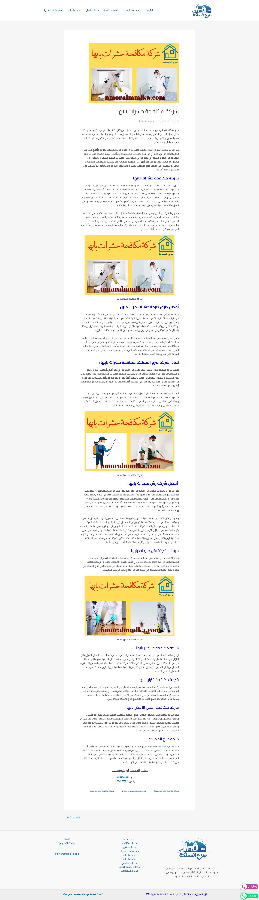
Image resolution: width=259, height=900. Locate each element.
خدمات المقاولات (129, 871)
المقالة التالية (72, 817)
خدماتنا (67, 839)
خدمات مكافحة (111, 10)
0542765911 (123, 777)
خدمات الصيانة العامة (129, 867)
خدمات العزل (92, 10)
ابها (151, 750)
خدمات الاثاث (74, 10)
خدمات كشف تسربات (52, 10)
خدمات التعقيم (129, 863)
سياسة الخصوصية (67, 843)
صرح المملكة (166, 746)
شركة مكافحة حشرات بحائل (134, 791)
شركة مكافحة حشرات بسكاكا (166, 791)
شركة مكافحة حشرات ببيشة (101, 791)
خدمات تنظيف (133, 10)
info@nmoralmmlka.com (67, 854)
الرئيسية (149, 10)
